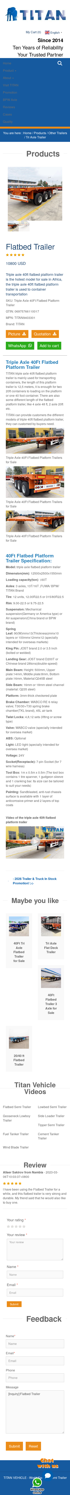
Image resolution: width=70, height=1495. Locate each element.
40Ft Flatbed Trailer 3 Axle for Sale (51, 1004)
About (7, 78)
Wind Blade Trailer (16, 1147)
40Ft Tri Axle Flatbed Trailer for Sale (19, 952)
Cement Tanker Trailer (48, 1136)
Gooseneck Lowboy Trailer (16, 1118)
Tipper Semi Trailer (51, 1125)
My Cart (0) (33, 32)
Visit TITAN (10, 85)
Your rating (16, 1219)
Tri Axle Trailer (36, 137)
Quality (8, 121)
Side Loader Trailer (51, 1116)
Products (40, 133)
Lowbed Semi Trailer (52, 1107)
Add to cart (49, 345)
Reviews (9, 107)
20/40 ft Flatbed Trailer (18, 1060)
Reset (33, 1445)
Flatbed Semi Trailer (17, 1107)
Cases (7, 114)
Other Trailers (57, 133)
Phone (10, 1370)
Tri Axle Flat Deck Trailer (51, 947)
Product (8, 70)
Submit (14, 1304)
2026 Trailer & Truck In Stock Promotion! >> (35, 880)
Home (7, 63)
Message (12, 1387)
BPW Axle (10, 99)
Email (12, 1284)
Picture (14, 334)
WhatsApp (17, 345)
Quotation (43, 334)
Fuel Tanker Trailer (16, 1134)
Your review (17, 1234)
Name (12, 1266)
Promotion (10, 92)
